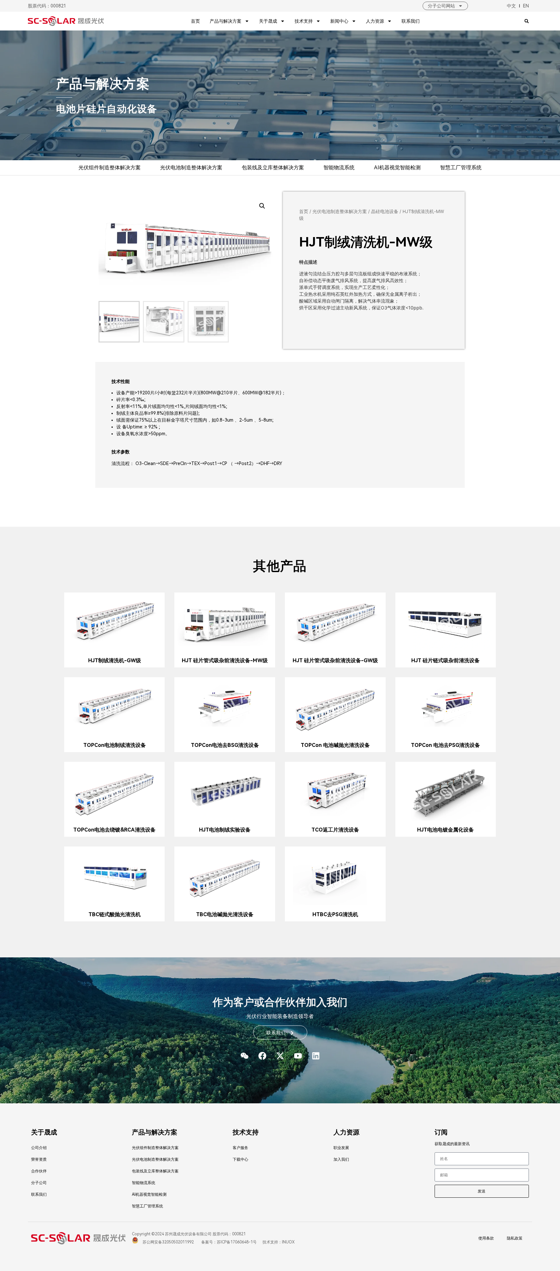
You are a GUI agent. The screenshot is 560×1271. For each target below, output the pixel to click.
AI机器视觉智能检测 (397, 167)
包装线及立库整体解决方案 (273, 167)
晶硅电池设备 (384, 211)
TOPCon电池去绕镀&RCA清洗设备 (114, 830)
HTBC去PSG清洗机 (335, 914)
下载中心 (240, 1159)
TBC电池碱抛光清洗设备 (224, 914)
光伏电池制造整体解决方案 (191, 167)
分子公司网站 (441, 5)
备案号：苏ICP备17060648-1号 (228, 1242)
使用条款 (486, 1238)
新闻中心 (339, 21)
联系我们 (411, 21)
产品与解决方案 (225, 21)
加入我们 (341, 1159)
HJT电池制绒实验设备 (225, 830)
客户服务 (240, 1147)
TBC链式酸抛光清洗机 (114, 914)
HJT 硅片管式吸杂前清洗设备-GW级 (335, 660)
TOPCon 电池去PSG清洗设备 (445, 745)
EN (526, 5)
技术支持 (304, 21)
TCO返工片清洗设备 (335, 830)
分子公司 (39, 1183)
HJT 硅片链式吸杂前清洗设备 (445, 660)
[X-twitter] (280, 1056)
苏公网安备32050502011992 (168, 1242)
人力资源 (375, 21)
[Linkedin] (316, 1056)
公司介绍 (39, 1147)
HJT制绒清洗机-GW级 (114, 660)
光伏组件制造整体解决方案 (109, 167)
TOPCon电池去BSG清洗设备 (225, 745)
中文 (511, 5)
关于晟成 (268, 21)
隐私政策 (514, 1238)
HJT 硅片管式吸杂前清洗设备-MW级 (225, 660)
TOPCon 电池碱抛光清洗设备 (335, 745)
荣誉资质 (39, 1159)
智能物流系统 (339, 167)
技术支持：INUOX (278, 1242)
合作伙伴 (39, 1171)
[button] (526, 21)
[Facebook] (262, 1056)
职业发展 (341, 1147)
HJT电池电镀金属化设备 (445, 830)
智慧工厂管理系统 (461, 167)
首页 (195, 21)
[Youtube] (298, 1056)
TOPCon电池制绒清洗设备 (114, 745)
